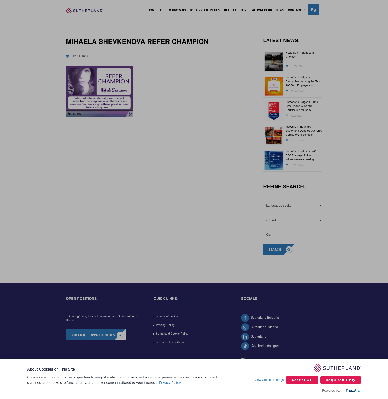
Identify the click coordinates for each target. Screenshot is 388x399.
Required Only (340, 380)
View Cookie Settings (269, 380)
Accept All (302, 380)
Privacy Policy (170, 382)
